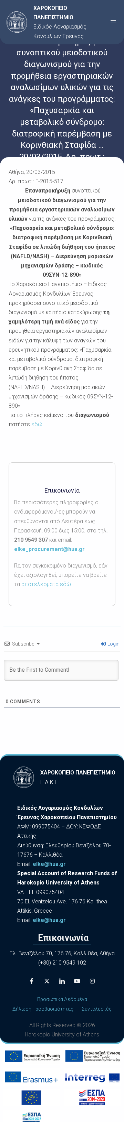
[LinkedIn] (62, 981)
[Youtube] (77, 981)
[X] (47, 981)
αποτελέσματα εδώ (46, 584)
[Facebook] (32, 981)
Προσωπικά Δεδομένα (62, 999)
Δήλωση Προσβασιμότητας (42, 1009)
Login (113, 644)
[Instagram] (92, 981)
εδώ (36, 424)
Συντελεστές (97, 1009)
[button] (113, 22)
